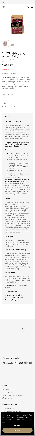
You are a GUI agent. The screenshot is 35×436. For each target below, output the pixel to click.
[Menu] (32, 7)
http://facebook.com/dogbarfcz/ (14, 395)
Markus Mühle (17, 295)
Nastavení (17, 425)
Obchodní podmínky (8, 409)
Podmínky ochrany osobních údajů (12, 411)
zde (3, 422)
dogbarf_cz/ (8, 398)
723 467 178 (9, 392)
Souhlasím (17, 430)
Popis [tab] (7, 117)
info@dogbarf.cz (9, 390)
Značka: (9, 59)
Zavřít (13, 101)
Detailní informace (7, 94)
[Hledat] (4, 2)
